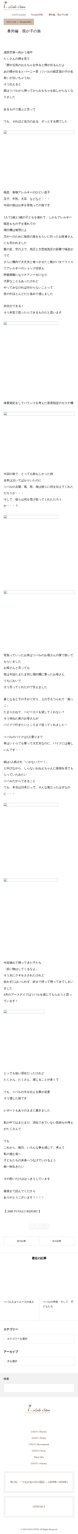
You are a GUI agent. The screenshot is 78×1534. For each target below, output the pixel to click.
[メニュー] (72, 5)
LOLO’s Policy (39, 1438)
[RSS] (45, 1421)
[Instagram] (33, 1421)
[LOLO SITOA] (39, 1408)
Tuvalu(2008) (25, 21)
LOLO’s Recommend (39, 1444)
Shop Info (39, 1457)
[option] (19, 1292)
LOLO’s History (39, 1431)
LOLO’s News (39, 1451)
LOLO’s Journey (39, 1463)
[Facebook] (39, 1421)
